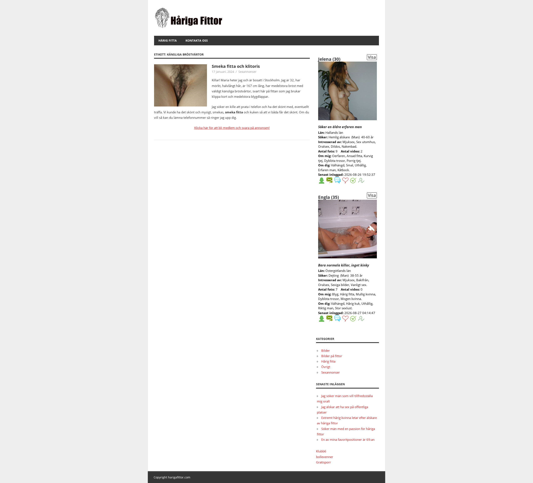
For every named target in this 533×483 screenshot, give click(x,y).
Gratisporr (323, 462)
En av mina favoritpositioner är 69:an (348, 439)
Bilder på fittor (331, 356)
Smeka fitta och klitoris (236, 66)
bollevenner (324, 457)
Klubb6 (321, 451)
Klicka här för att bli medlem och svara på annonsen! (232, 128)
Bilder (325, 350)
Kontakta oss (197, 40)
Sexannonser (247, 72)
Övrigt (325, 367)
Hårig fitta (167, 40)
